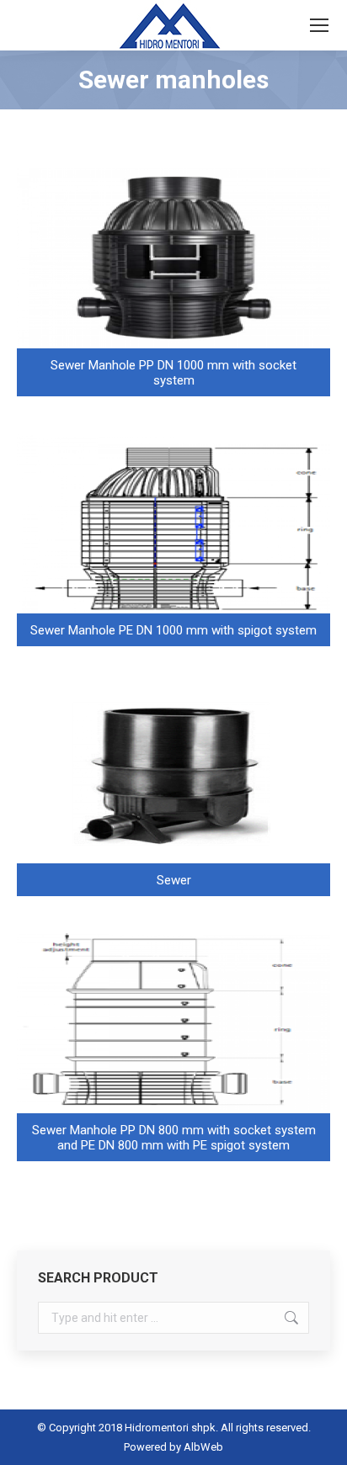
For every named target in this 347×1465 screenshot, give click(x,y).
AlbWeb (203, 1447)
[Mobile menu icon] (319, 25)
